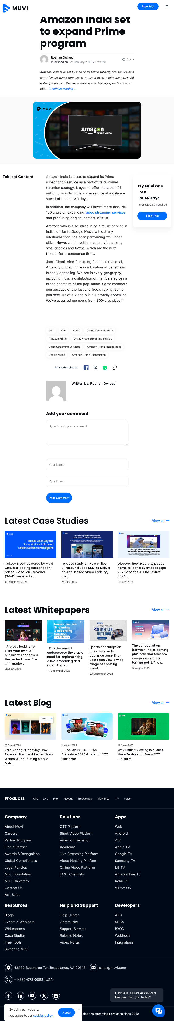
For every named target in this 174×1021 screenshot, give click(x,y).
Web (118, 826)
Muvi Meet (104, 798)
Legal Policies (16, 867)
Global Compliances (21, 860)
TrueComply (85, 798)
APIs (118, 915)
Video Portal (70, 942)
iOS (118, 840)
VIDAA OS (123, 888)
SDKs (119, 922)
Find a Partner (16, 847)
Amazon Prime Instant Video (104, 346)
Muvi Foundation (18, 874)
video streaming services (105, 212)
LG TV (120, 867)
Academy (67, 847)
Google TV (123, 854)
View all (158, 520)
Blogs (9, 915)
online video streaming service (93, 338)
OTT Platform (70, 826)
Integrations (124, 942)
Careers (11, 833)
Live (45, 798)
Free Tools (13, 942)
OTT (51, 330)
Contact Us (13, 888)
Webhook (122, 935)
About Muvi (14, 826)
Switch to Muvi (16, 949)
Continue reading (63, 88)
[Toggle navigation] (167, 6)
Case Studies (15, 935)
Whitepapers (15, 929)
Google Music (57, 354)
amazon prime (58, 338)
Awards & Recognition (22, 854)
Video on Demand (74, 840)
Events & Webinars (19, 922)
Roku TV (122, 881)
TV (117, 798)
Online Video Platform (77, 867)
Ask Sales (12, 894)
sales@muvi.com (112, 967)
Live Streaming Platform (79, 854)
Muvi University (17, 881)
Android (121, 833)
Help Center (69, 915)
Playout (68, 798)
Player (128, 798)
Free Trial (148, 6)
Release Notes (71, 935)
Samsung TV (125, 860)
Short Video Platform (76, 833)
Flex (55, 798)
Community (69, 922)
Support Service (73, 929)
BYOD (119, 929)
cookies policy (43, 1015)
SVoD (76, 330)
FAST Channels (72, 874)
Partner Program (18, 840)
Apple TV (122, 847)
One (35, 798)
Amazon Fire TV (128, 874)
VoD (63, 330)
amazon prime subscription (89, 354)
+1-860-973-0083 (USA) (34, 979)
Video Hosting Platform (78, 860)
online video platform (100, 330)
